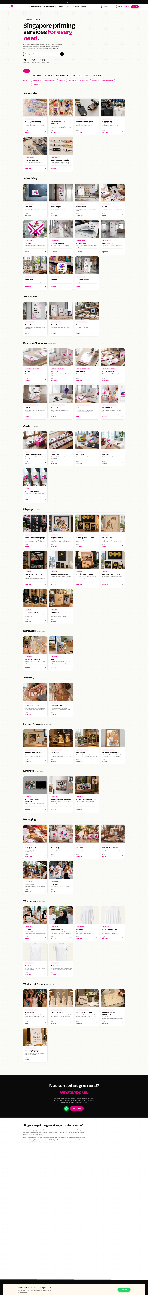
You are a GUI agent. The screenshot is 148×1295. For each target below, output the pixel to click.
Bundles (60, 6)
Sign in (120, 6)
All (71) (26, 71)
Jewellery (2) (36, 84)
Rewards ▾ (76, 7)
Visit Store (77, 1108)
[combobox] (109, 6)
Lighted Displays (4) (49, 80)
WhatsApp (125, 1290)
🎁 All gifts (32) (37, 80)
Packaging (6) (97, 75)
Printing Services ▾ (35, 7)
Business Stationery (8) (62, 75)
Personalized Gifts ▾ (49, 7)
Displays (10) (62, 80)
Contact (83, 6)
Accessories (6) (83, 80)
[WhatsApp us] (66, 1108)
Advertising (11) (37, 75)
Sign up (126, 6)
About (68, 6)
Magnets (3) (72, 80)
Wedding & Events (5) (107, 80)
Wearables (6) (48, 75)
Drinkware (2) (95, 80)
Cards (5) (87, 75)
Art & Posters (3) (76, 75)
